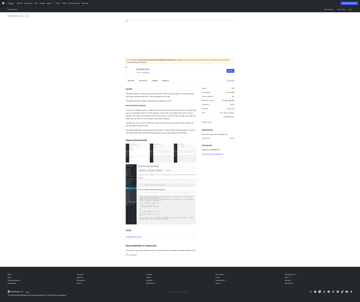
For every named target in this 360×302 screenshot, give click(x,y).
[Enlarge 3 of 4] (194, 146)
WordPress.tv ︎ (151, 283)
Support (148, 277)
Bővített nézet (207, 122)
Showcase (80, 274)
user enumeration (229, 116)
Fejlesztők (149, 280)
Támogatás (230, 81)
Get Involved (220, 274)
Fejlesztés (165, 81)
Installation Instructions (134, 237)
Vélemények (143, 81)
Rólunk (10, 274)
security (231, 113)
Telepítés (155, 81)
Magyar (27, 292)
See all (232, 138)
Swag (218, 283)
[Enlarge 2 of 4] (170, 146)
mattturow (145, 72)
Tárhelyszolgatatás (13, 280)
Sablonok (80, 277)
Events (218, 277)
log (221, 113)
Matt (287, 277)
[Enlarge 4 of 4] (194, 167)
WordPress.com (290, 274)
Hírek (9, 277)
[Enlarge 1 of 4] (146, 146)
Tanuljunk (149, 274)
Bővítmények (81, 280)
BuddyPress (289, 283)
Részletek (131, 81)
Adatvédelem (12, 283)
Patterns (79, 283)
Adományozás (221, 280)
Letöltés (230, 71)
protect (226, 113)
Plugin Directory (12, 9)
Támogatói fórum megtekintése (212, 154)
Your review (206, 138)
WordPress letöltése (349, 3)
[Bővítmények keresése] (27, 16)
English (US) (230, 108)
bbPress (288, 280)
